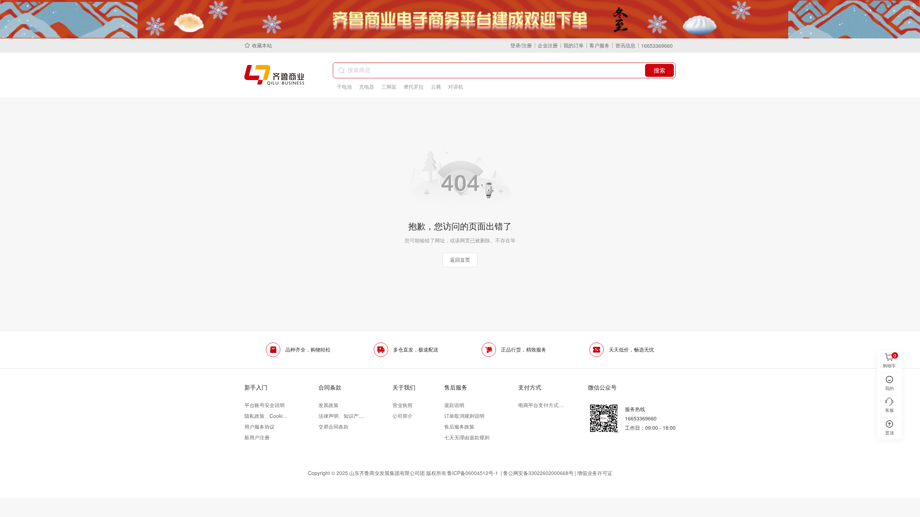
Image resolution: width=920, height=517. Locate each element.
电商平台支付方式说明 (541, 404)
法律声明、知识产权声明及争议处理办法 (341, 415)
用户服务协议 (259, 426)
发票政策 (328, 404)
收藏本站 (262, 45)
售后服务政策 (459, 426)
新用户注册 (257, 437)
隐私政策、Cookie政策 (267, 415)
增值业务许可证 (594, 472)
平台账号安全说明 (264, 404)
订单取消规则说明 (464, 415)
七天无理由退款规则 (466, 437)
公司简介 (402, 415)
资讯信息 (625, 45)
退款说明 (454, 404)
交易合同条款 (333, 426)
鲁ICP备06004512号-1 (473, 472)
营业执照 (402, 404)
